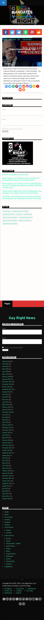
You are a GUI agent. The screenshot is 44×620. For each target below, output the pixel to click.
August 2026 (6, 361)
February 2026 (6, 376)
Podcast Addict (10, 561)
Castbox (8, 548)
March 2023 (5, 437)
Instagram (7, 522)
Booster (12, 39)
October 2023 (6, 432)
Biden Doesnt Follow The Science (22, 50)
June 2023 (5, 435)
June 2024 (5, 417)
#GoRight (7, 211)
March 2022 (5, 468)
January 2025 (6, 409)
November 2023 (7, 430)
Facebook (7, 519)
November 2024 (7, 412)
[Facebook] (6, 86)
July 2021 (5, 488)
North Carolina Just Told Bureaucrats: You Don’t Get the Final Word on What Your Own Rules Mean (20, 179)
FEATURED (28, 214)
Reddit (18, 593)
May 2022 (5, 463)
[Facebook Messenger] (30, 86)
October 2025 (6, 387)
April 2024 (5, 422)
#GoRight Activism (20, 211)
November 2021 (7, 478)
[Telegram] (9, 86)
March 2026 (5, 374)
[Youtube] (20, 89)
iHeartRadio (9, 556)
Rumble (8, 530)
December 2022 (6, 445)
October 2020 (6, 498)
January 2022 (6, 473)
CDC (18, 39)
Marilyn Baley (25, 220)
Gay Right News (22, 318)
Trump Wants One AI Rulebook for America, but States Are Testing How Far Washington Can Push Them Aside (21, 198)
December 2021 (6, 476)
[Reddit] (23, 86)
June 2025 (5, 397)
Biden (5, 39)
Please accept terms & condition (14, 129)
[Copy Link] (34, 86)
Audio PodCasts (9, 535)
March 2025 (5, 404)
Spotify (8, 541)
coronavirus (27, 39)
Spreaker (8, 538)
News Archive (9, 517)
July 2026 (5, 364)
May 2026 (5, 369)
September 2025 (7, 389)
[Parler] (16, 86)
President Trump (10, 223)
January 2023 (6, 443)
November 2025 (7, 384)
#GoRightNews (9, 214)
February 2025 (6, 407)
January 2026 (6, 379)
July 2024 (5, 415)
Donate (7, 514)
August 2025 (6, 392)
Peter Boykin (7, 63)
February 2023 (6, 440)
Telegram (7, 525)
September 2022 (7, 453)
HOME (7, 512)
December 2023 (6, 427)
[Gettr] (37, 86)
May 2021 (5, 491)
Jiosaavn (8, 559)
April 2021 (5, 493)
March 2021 (5, 496)
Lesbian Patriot (25, 217)
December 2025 (6, 381)
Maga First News (10, 220)
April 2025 (5, 402)
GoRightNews (9, 566)
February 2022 (6, 470)
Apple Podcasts (10, 546)
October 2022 (6, 450)
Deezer (8, 551)
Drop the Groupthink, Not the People (15, 175)
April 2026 (5, 371)
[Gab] (13, 86)
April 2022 (5, 465)
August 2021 (6, 486)
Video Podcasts (9, 527)
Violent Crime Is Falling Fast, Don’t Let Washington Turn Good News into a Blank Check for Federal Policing (22, 192)
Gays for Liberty (10, 217)
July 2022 (5, 458)
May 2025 (5, 399)
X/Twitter (8, 591)
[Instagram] (27, 86)
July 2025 (5, 394)
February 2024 (6, 425)
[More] (23, 89)
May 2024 (5, 420)
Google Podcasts (11, 553)
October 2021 (6, 481)
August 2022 (6, 455)
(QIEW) (19, 214)
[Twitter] (20, 86)
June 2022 (5, 460)
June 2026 (5, 366)
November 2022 (7, 448)
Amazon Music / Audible (13, 543)
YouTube (8, 532)
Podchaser (9, 564)
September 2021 (7, 483)
